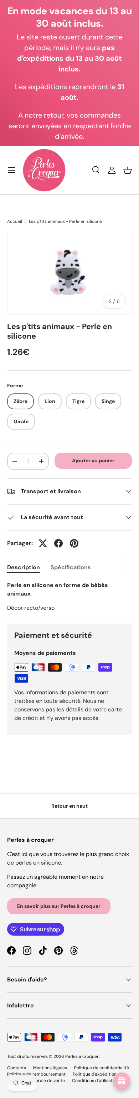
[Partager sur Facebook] (58, 543)
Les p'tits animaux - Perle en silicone (65, 221)
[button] (127, 170)
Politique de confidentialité (101, 1068)
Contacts (16, 1068)
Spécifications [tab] (71, 567)
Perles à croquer (82, 1056)
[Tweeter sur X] (43, 543)
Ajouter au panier (93, 460)
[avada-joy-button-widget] (121, 1080)
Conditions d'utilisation (95, 1080)
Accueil (14, 221)
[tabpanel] (69, 596)
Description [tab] (23, 567)
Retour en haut (69, 806)
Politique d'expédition (95, 1074)
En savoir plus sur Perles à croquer (59, 906)
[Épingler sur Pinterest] (74, 543)
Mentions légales (50, 1068)
